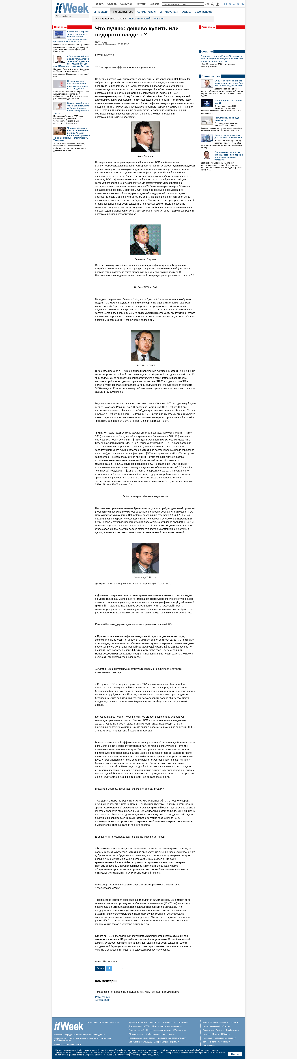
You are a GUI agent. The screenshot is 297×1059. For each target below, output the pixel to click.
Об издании (92, 1022)
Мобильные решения (155, 1034)
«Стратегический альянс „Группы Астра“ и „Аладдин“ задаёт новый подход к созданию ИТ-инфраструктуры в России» (71, 61)
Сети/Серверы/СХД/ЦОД (140, 1042)
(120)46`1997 (102, 42)
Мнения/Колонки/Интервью (215, 1022)
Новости (99, 4)
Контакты (114, 1022)
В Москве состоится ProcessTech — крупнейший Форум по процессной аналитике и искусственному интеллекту (222, 58)
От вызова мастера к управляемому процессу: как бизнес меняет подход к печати (229, 83)
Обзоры (112, 4)
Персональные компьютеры (142, 1038)
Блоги (213, 1042)
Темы (205, 1042)
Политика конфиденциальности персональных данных (79, 1034)
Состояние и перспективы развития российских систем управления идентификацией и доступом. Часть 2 (71, 36)
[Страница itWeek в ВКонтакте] (234, 4)
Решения (159, 18)
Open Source (155, 1022)
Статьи (122, 18)
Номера (206, 1034)
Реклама (154, 4)
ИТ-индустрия (169, 11)
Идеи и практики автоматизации (167, 1026)
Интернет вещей (136, 1030)
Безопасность (203, 11)
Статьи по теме (210, 76)
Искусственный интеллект (158, 1030)
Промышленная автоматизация (171, 1038)
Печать (100, 968)
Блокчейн (183, 1022)
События (126, 4)
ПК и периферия (63, 16)
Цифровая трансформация (166, 1042)
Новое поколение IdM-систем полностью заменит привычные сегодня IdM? (78, 85)
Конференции (232, 1030)
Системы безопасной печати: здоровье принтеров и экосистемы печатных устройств (229, 156)
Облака (186, 11)
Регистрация (102, 997)
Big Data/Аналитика (138, 1022)
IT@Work (140, 4)
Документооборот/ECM (139, 1026)
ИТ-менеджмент (136, 1034)
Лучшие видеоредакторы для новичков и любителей (228, 136)
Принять (235, 1054)
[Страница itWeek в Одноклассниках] (238, 4)
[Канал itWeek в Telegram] (230, 4)
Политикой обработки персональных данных (137, 1055)
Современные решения (225, 1038)
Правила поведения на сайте (67, 1044)
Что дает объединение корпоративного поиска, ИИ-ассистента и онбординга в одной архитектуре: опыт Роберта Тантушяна (71, 134)
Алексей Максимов (105, 44)
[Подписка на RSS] (242, 4)
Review (215, 1034)
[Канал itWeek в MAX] (226, 4)
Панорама (60, 27)
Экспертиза (208, 1030)
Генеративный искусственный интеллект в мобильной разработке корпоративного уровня (71, 108)
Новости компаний (140, 18)
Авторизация (102, 1000)
